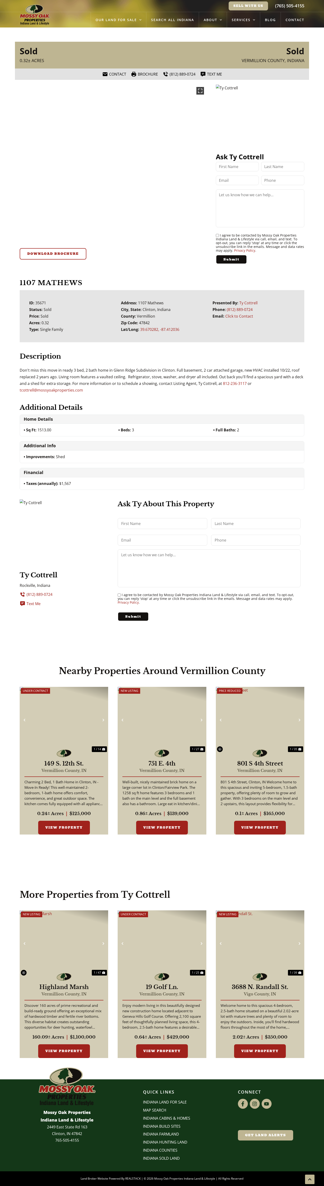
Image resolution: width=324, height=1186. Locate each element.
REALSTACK (133, 1179)
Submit (231, 259)
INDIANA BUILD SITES (162, 1126)
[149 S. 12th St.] (64, 720)
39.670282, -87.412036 (159, 329)
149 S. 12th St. (63, 763)
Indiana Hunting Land (165, 1142)
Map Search (154, 1110)
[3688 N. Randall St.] (260, 943)
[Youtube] (267, 1104)
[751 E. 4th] (162, 720)
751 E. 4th (162, 763)
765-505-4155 (67, 1140)
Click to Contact (239, 316)
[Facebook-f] (243, 1104)
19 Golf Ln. (162, 987)
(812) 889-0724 (240, 309)
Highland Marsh (64, 987)
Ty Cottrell (248, 303)
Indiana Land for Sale (165, 1102)
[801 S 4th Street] (260, 720)
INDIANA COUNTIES (160, 1150)
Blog (270, 20)
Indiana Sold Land (161, 1158)
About (210, 20)
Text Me (34, 603)
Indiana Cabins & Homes (166, 1118)
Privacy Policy (244, 250)
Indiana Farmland (161, 1134)
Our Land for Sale (116, 20)
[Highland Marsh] (64, 943)
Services (241, 20)
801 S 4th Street (260, 763)
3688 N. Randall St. (260, 987)
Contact (295, 20)
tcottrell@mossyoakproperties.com (51, 390)
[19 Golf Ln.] (162, 943)
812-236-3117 (235, 383)
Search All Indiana (172, 20)
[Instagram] (255, 1104)
